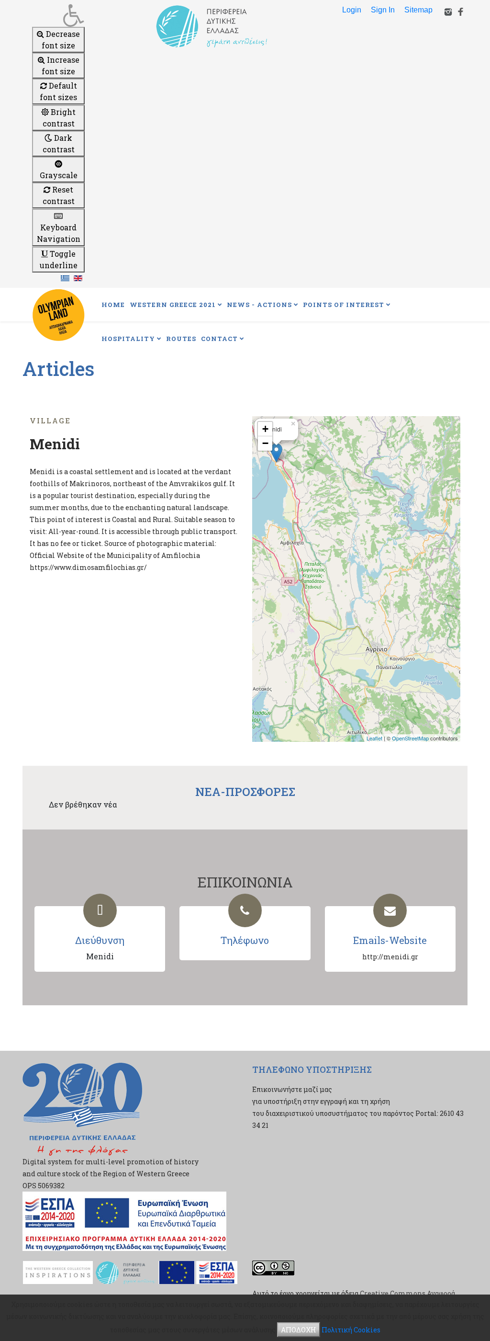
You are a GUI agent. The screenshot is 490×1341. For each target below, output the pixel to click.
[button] (58, 15)
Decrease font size (61, 39)
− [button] (265, 443)
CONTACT (219, 338)
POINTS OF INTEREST (343, 304)
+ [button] (265, 429)
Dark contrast (59, 143)
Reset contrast (59, 195)
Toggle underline (59, 259)
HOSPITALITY (128, 338)
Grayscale (59, 175)
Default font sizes (58, 91)
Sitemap (418, 10)
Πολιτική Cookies (351, 1329)
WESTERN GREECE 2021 (173, 304)
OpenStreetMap (410, 738)
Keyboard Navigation (58, 233)
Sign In (383, 10)
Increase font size (60, 65)
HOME (113, 304)
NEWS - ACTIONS (259, 304)
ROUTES (181, 338)
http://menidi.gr (390, 956)
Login (351, 10)
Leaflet (374, 738)
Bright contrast (59, 117)
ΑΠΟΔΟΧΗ (298, 1329)
